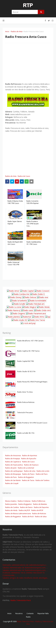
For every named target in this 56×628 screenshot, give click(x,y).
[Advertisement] (28, 64)
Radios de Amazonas (13, 455)
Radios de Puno (11, 477)
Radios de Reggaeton (26, 477)
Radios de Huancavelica (14, 465)
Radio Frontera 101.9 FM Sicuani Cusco (32, 423)
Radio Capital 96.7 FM (25, 361)
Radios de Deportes (41, 507)
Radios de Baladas (40, 504)
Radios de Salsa (40, 516)
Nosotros (19, 613)
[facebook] (45, 20)
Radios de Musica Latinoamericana (18, 513)
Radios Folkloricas (38, 501)
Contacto (30, 613)
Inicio (7, 31)
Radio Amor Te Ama (25, 392)
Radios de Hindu (11, 510)
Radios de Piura (41, 474)
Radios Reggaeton (25, 504)
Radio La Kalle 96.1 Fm (25, 433)
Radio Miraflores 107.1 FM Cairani (30, 340)
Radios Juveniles (11, 504)
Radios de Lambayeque (14, 471)
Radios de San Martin (13, 480)
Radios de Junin (11, 468)
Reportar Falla (43, 613)
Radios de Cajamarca (13, 462)
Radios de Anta (16, 31)
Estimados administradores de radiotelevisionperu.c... (25, 565)
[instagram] (52, 20)
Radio (28, 617)
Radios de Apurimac (29, 455)
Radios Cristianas (24, 501)
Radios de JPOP (24, 510)
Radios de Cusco (24, 176)
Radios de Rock (28, 516)
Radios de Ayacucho (28, 458)
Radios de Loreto (43, 471)
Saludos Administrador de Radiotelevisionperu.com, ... (25, 567)
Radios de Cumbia (12, 507)
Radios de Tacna (28, 480)
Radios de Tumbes (42, 480)
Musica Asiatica (10, 501)
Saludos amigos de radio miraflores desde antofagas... (25, 578)
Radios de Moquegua (13, 474)
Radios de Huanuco (31, 465)
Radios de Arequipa (12, 458)
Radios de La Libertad (26, 468)
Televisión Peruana (25, 412)
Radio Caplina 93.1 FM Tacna (28, 351)
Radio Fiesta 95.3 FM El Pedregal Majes (32, 381)
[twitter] (48, 20)
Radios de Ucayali (11, 483)
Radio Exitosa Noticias (26, 402)
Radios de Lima (29, 471)
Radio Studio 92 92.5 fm (26, 371)
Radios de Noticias (39, 513)
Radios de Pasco (28, 474)
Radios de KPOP (37, 510)
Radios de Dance (26, 507)
